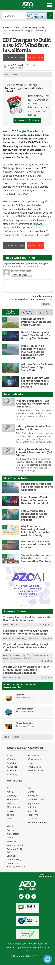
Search (10, 830)
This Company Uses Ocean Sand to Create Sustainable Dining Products (34, 515)
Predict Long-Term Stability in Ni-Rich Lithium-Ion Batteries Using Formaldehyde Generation (26, 669)
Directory (11, 795)
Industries (33, 807)
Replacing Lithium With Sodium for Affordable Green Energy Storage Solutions (35, 382)
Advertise (11, 841)
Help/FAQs (33, 814)
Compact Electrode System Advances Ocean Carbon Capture (36, 321)
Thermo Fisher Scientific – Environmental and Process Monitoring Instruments (26, 656)
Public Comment (43, 296)
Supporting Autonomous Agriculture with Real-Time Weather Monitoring (37, 558)
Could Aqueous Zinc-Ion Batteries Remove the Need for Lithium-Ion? (35, 500)
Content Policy (14, 859)
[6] (10, 558)
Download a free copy (27, 120)
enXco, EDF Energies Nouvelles (20, 131)
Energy (6, 33)
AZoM (10, 755)
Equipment (12, 799)
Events (31, 791)
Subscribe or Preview (25, 697)
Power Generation (25, 723)
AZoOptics (12, 766)
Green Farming (29, 27)
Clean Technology (24, 708)
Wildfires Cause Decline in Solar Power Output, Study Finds (37, 367)
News (17, 27)
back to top (45, 874)
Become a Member (37, 822)
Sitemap (11, 855)
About (10, 826)
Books (10, 811)
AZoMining (12, 774)
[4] (10, 367)
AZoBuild (11, 770)
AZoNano (11, 759)
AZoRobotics (13, 763)
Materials (32, 811)
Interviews (33, 795)
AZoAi (30, 763)
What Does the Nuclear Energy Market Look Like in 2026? (36, 544)
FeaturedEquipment (27, 312)
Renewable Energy (21, 30)
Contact (11, 837)
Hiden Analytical (16, 677)
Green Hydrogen (36, 799)
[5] (10, 381)
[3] (10, 349)
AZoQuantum (34, 759)
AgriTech (20, 694)
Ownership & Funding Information (17, 865)
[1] (10, 322)
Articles (10, 791)
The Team (32, 818)
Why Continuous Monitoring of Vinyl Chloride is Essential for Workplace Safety (35, 530)
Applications (34, 803)
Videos (31, 788)
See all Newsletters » (14, 736)
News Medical (34, 766)
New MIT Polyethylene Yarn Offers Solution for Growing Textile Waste (35, 335)
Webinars (11, 803)
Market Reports (14, 807)
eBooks (10, 814)
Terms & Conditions (16, 845)
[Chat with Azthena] (47, 959)
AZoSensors (33, 755)
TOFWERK (13, 624)
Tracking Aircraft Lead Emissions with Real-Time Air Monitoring (26, 618)
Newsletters (13, 833)
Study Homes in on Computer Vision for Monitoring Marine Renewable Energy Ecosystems (33, 352)
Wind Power (38, 30)
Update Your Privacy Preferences (29, 956)
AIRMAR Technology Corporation (23, 638)
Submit (46, 303)
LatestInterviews (44, 312)
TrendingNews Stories (10, 312)
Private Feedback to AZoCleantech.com (32, 299)
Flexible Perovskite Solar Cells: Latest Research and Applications (37, 486)
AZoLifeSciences (35, 770)
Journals (11, 818)
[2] (10, 335)
